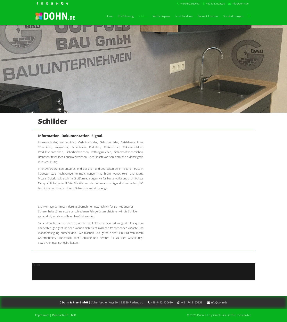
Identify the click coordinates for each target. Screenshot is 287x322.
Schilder (143, 16)
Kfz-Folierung (126, 16)
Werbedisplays (161, 16)
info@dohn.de (240, 3)
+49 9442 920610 (189, 3)
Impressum (42, 315)
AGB (73, 315)
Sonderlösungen (233, 16)
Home (109, 16)
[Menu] (249, 16)
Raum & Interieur (208, 16)
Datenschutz (60, 315)
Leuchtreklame (184, 16)
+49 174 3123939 (215, 3)
